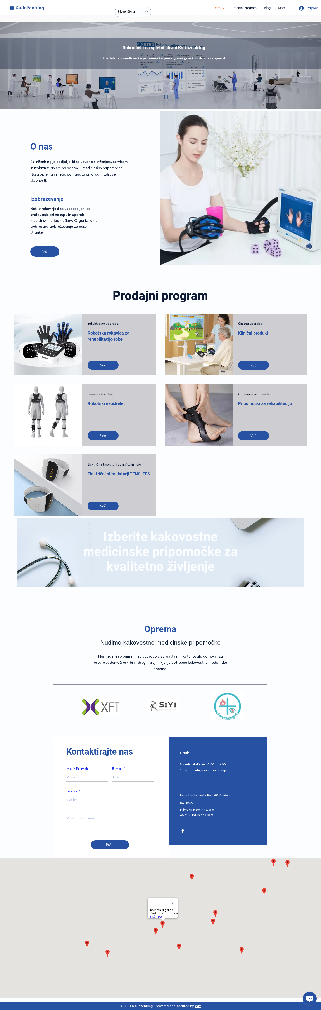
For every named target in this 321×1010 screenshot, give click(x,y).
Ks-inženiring (30, 7)
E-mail (117, 769)
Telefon (72, 791)
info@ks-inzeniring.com (197, 809)
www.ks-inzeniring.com (196, 814)
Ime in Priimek (77, 769)
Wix (198, 1006)
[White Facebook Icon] (182, 831)
